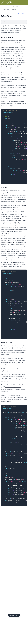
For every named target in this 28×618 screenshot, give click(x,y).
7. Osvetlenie (6, 9)
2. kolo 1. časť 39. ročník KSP (13, 7)
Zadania (3, 7)
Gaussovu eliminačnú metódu (13, 387)
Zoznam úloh (21, 13)
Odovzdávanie (13, 615)
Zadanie (6, 22)
